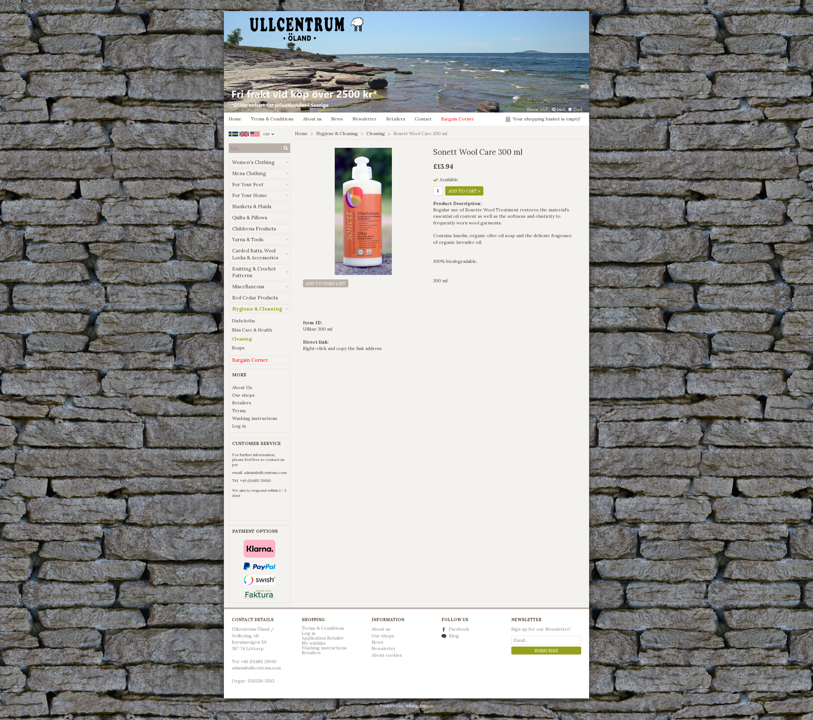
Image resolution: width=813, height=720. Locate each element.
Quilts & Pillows (249, 218)
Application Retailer (323, 638)
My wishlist (314, 643)
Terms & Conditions (272, 119)
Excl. (578, 109)
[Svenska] (233, 133)
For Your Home (249, 195)
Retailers (395, 119)
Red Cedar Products (255, 298)
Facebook (459, 629)
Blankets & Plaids (251, 206)
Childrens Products (254, 229)
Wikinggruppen (419, 705)
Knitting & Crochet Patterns (254, 272)
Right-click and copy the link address (342, 348)
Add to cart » (464, 191)
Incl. (561, 109)
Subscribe (546, 651)
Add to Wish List (326, 283)
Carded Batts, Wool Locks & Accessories (255, 254)
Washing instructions (254, 418)
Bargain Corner (457, 119)
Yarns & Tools (247, 240)
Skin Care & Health (252, 330)
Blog (453, 636)
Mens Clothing (249, 173)
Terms (239, 411)
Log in (239, 426)
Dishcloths (243, 321)
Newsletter (365, 119)
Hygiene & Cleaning (257, 309)
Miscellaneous (248, 287)
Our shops (243, 395)
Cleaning (242, 339)
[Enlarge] (363, 211)
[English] (244, 133)
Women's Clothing (253, 162)
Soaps (238, 348)
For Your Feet (248, 185)
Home (235, 119)
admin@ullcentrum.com (265, 472)
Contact (423, 119)
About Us (242, 387)
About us (312, 119)
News (337, 119)
